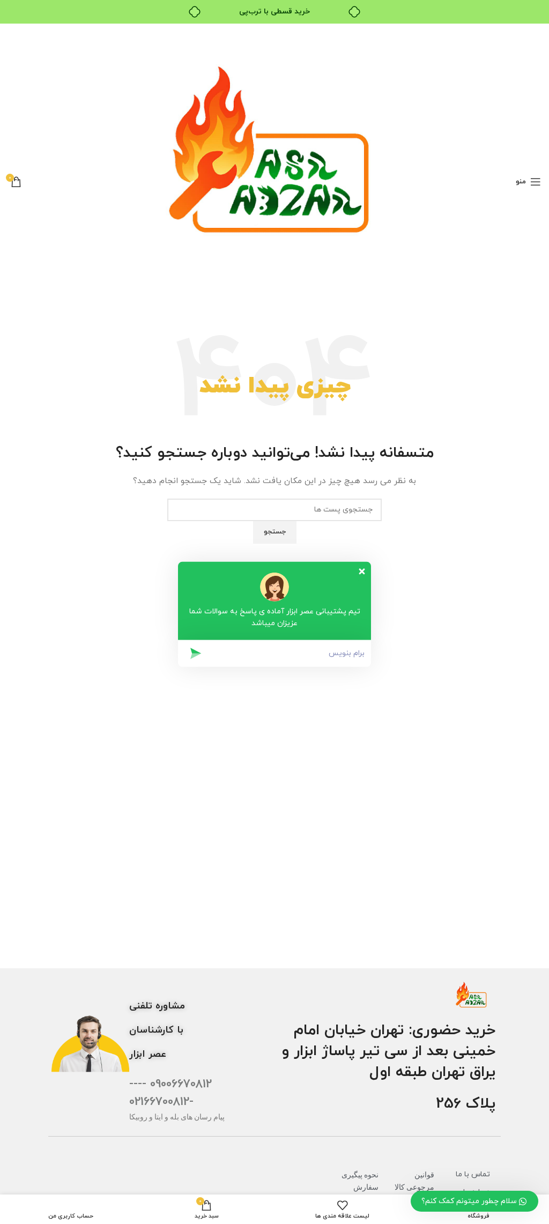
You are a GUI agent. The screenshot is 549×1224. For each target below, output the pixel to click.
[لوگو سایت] (274, 181)
